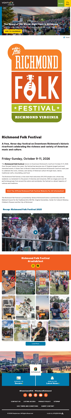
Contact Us (15, 401)
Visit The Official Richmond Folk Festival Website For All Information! (35, 191)
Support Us (18, 381)
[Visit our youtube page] (41, 395)
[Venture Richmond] (8, 3)
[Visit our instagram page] (33, 266)
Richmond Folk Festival (14, 164)
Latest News (52, 383)
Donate (60, 3)
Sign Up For (52, 381)
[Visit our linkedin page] (35, 395)
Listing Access (29, 401)
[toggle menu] (67, 3)
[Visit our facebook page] (38, 266)
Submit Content (47, 406)
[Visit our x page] (46, 395)
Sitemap (57, 401)
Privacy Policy (45, 401)
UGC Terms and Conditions (27, 406)
